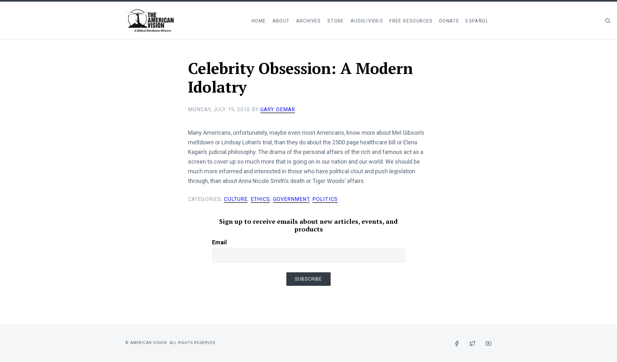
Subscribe (308, 279)
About (281, 20)
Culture (235, 199)
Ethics (260, 199)
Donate (449, 20)
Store (335, 20)
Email (219, 242)
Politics (325, 199)
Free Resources (411, 20)
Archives (308, 20)
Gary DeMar (277, 109)
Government (291, 199)
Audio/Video (367, 20)
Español (477, 20)
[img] (608, 20)
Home (259, 20)
